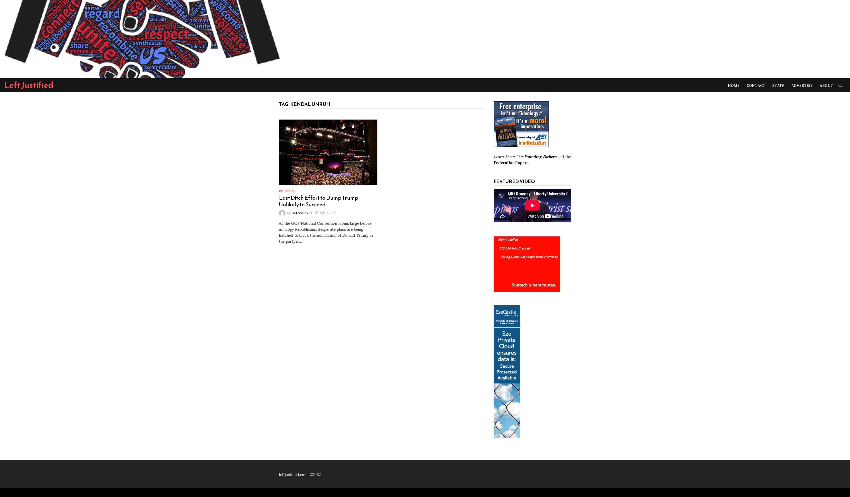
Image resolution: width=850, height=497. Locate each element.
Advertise (802, 85)
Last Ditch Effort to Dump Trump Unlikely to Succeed (318, 201)
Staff (778, 85)
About (826, 85)
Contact (756, 85)
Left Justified (28, 85)
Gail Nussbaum (302, 212)
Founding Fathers (540, 156)
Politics (287, 190)
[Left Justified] (141, 38)
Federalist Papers (511, 162)
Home (734, 85)
